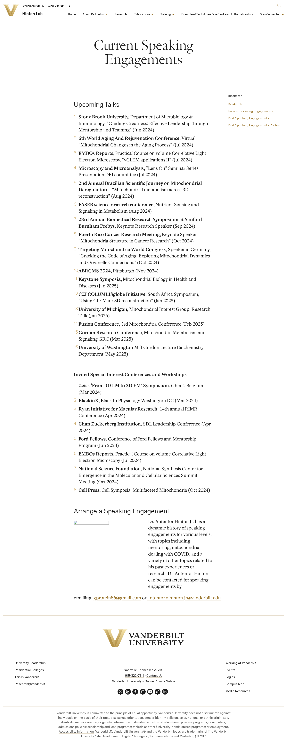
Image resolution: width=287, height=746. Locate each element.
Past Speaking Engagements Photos (254, 125)
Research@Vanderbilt (30, 684)
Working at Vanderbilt (241, 663)
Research (121, 14)
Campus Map (235, 684)
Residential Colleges (29, 670)
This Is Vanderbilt (27, 677)
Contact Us (154, 676)
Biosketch (235, 104)
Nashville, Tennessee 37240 (143, 670)
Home (72, 14)
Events (230, 670)
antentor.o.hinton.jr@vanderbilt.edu (184, 598)
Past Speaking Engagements (248, 118)
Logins (230, 677)
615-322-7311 (134, 676)
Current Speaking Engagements (250, 111)
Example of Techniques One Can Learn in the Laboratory (217, 14)
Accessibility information (76, 732)
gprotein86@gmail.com (117, 598)
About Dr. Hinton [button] (93, 14)
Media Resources (238, 691)
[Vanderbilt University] (143, 638)
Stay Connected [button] (270, 14)
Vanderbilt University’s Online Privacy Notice (143, 681)
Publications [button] (142, 14)
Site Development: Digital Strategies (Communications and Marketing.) (145, 736)
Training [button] (165, 14)
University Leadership (30, 663)
